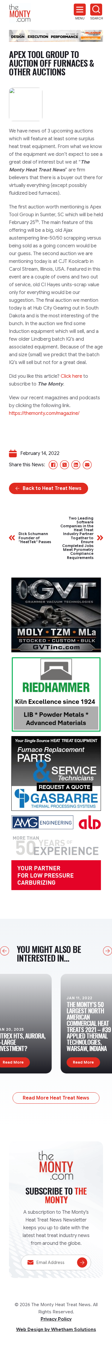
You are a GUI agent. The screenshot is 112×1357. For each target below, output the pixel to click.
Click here (71, 376)
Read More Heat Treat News (56, 1098)
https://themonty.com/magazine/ (44, 413)
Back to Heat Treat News (52, 488)
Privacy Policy (56, 1319)
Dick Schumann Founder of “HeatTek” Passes (35, 538)
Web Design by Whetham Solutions (56, 1329)
